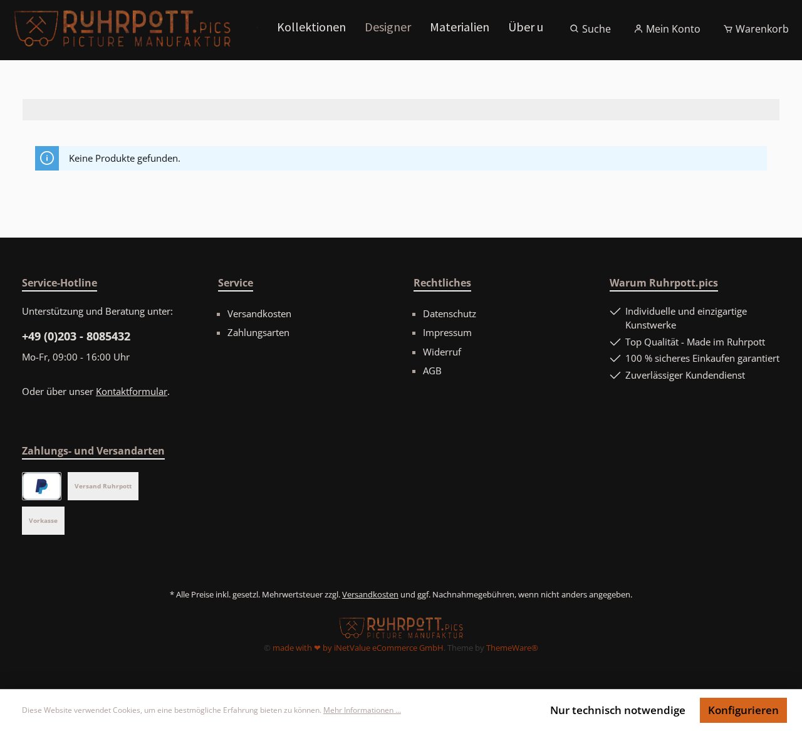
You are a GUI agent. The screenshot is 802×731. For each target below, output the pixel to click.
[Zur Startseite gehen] (122, 28)
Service (235, 283)
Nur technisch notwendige (617, 710)
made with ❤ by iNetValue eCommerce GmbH (358, 647)
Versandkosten (259, 313)
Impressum (447, 332)
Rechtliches (442, 283)
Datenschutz (449, 313)
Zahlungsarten (258, 332)
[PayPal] (41, 486)
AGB (432, 370)
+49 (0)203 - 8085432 (76, 336)
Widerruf (442, 351)
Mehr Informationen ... (362, 710)
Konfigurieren (743, 710)
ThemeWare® (512, 647)
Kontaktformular (131, 391)
